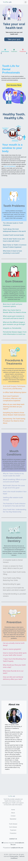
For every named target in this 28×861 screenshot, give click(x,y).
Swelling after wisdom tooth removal (13, 498)
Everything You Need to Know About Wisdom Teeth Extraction (14, 414)
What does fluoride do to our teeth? (13, 672)
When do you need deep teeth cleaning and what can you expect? (13, 406)
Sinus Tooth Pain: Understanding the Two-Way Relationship (14, 510)
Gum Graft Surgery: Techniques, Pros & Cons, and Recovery (14, 387)
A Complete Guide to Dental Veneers (13, 561)
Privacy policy (14, 856)
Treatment (13, 830)
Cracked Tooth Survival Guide (13, 235)
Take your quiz (14, 39)
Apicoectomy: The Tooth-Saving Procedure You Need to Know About (14, 421)
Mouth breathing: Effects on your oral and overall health (14, 480)
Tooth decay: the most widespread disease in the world (14, 230)
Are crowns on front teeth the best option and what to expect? (14, 589)
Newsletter (13, 819)
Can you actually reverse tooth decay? (13, 644)
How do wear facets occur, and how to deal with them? (13, 240)
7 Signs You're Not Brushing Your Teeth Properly (14, 660)
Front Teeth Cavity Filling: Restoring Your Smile (12, 579)
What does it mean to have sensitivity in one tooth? (12, 252)
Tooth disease (13, 824)
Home (13, 809)
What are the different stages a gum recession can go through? (14, 323)
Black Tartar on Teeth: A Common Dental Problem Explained (14, 246)
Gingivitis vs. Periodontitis (12, 328)
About (13, 813)
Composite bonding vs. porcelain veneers (14, 595)
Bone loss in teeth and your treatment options (12, 305)
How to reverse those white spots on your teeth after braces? (15, 654)
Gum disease (13, 827)
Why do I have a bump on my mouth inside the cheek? (13, 474)
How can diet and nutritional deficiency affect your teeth (13, 678)
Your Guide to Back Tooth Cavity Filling (14, 573)
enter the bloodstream (10, 166)
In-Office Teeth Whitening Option (14, 392)
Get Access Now (14, 85)
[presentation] (2, 53)
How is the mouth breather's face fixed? (14, 492)
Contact (13, 816)
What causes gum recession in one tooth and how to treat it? (13, 317)
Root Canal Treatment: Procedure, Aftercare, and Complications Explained (12, 398)
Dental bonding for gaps (11, 584)
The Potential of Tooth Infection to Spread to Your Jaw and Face (14, 504)
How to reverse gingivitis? (12, 649)
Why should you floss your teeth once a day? (14, 666)
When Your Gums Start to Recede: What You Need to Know (14, 311)
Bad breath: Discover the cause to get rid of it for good (14, 486)
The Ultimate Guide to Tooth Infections (13, 224)
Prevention (13, 833)
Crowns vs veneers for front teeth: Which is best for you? (13, 567)
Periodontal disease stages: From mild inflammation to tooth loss (14, 333)
